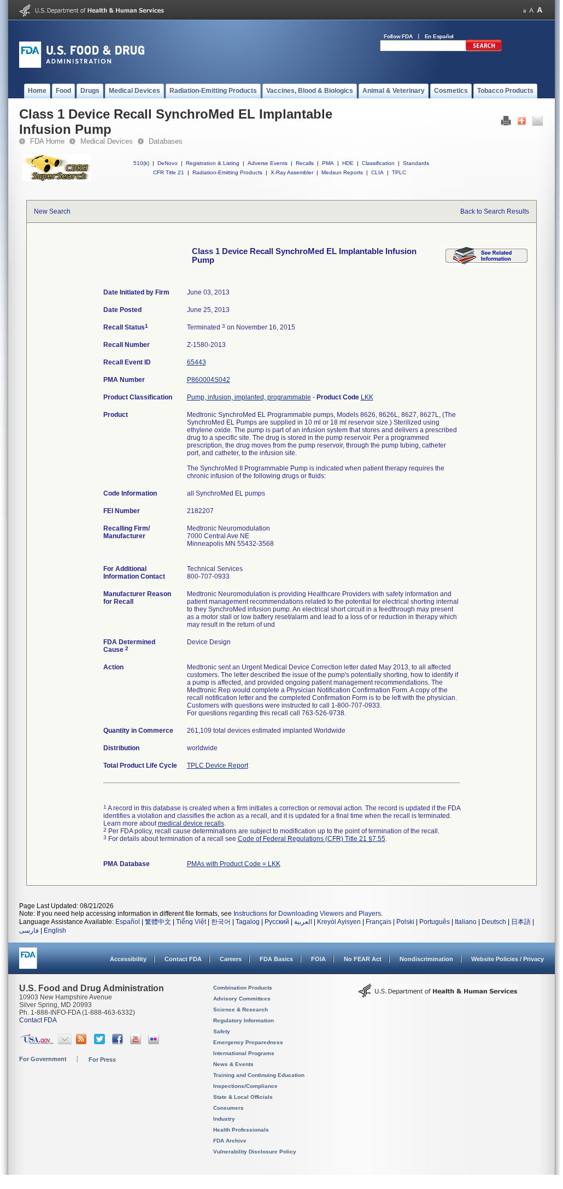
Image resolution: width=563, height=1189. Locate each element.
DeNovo (167, 163)
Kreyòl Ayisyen (339, 922)
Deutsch (494, 922)
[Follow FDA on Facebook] (119, 1042)
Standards (416, 163)
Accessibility (128, 959)
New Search (52, 211)
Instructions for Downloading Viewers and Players (307, 913)
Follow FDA (398, 36)
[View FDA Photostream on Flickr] (155, 1042)
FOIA (318, 959)
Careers (231, 959)
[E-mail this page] (537, 123)
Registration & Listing (212, 163)
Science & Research (240, 1009)
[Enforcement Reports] (486, 262)
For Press (102, 1059)
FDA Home (47, 141)
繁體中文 (158, 922)
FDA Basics (276, 959)
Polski (405, 922)
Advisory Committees (242, 999)
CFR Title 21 (168, 172)
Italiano (466, 922)
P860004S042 (208, 380)
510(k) (141, 163)
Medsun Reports (342, 172)
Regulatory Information (243, 1020)
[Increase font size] (540, 10)
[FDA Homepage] (28, 963)
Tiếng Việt (191, 922)
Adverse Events (268, 163)
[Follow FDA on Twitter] (101, 1042)
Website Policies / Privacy (507, 959)
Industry (224, 1119)
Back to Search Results (494, 211)
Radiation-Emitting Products (227, 172)
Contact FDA (183, 959)
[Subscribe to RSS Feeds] (83, 1042)
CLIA (377, 172)
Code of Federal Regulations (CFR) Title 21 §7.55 (311, 839)
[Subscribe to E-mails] (65, 1042)
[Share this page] (522, 123)
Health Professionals (241, 1130)
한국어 (221, 922)
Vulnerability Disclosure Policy (254, 1152)
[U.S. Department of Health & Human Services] (438, 994)
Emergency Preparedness (248, 1042)
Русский (277, 922)
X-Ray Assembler (292, 172)
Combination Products (242, 988)
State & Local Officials (243, 1097)
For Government (43, 1059)
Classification (378, 163)
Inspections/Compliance (245, 1086)
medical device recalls (191, 823)
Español (127, 922)
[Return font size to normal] (531, 10)
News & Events (233, 1064)
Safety (221, 1031)
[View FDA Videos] (137, 1042)
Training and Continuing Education (258, 1075)
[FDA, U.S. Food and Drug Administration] (81, 65)
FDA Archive (230, 1141)
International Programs (243, 1053)
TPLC (399, 172)
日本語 (521, 922)
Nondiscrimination (426, 959)
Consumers (228, 1108)
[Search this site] (484, 49)
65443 (196, 362)
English (55, 930)
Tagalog (248, 922)
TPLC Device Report (217, 765)
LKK (367, 397)
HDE (348, 163)
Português (434, 922)
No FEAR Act (363, 959)
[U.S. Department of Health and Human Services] (91, 14)
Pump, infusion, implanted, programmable (249, 397)
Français (378, 922)
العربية (303, 922)
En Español (439, 36)
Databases (166, 141)
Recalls (305, 163)
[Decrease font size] (524, 10)
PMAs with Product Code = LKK (233, 864)
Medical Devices (106, 141)
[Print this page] (506, 123)
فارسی (29, 930)
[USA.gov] (37, 1042)
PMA (328, 163)
